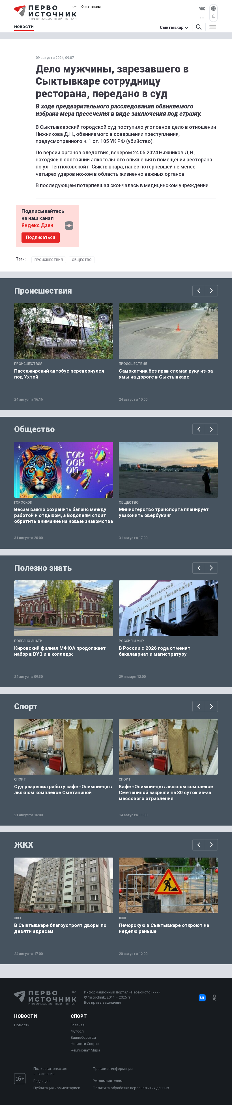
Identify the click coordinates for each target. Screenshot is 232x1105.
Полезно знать (43, 568)
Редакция (41, 1081)
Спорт (26, 706)
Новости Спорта (85, 1044)
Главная (78, 1025)
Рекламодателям (108, 1081)
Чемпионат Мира (85, 1050)
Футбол (77, 1031)
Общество (82, 260)
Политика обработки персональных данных (131, 1088)
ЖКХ (23, 845)
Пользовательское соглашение (50, 1071)
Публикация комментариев (56, 1088)
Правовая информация (113, 1068)
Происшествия (49, 260)
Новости (25, 1016)
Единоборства (83, 1037)
